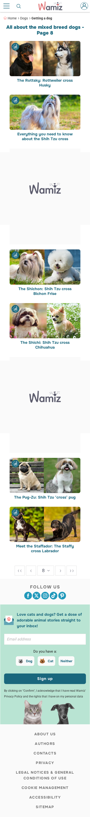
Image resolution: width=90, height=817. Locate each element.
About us (45, 734)
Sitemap (45, 807)
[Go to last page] (71, 570)
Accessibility (45, 797)
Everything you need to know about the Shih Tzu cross (45, 137)
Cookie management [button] (45, 787)
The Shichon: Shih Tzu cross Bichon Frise (45, 291)
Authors (45, 743)
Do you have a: (45, 651)
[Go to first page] (20, 570)
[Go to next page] (60, 570)
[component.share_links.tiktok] (53, 595)
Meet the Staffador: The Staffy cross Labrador (45, 549)
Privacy (45, 762)
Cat (50, 661)
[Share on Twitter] (36, 595)
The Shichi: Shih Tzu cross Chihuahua (45, 345)
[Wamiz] (52, 6)
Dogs (24, 18)
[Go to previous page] (31, 570)
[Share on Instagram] (45, 595)
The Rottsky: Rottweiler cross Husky (45, 83)
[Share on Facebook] (28, 595)
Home (12, 18)
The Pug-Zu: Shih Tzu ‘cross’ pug (45, 497)
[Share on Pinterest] (62, 595)
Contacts (45, 753)
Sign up (45, 678)
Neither (66, 661)
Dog (29, 661)
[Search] (19, 6)
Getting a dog (41, 18)
